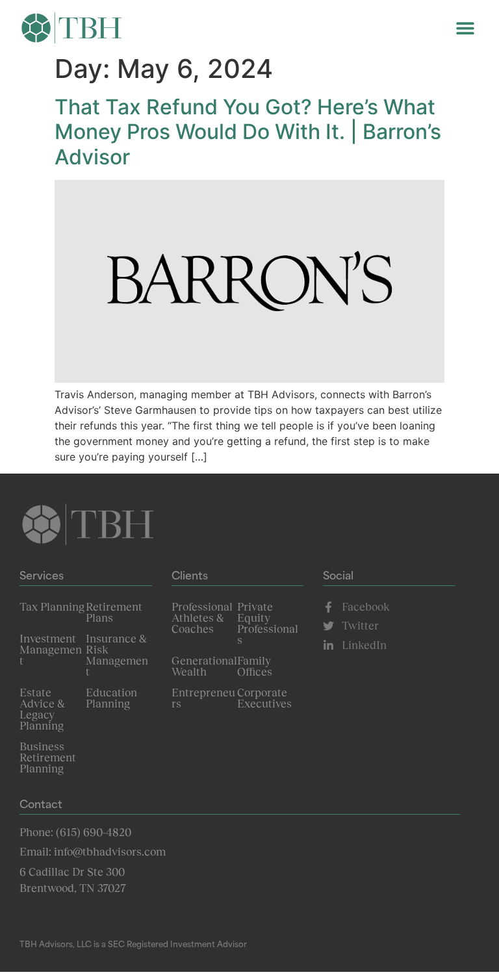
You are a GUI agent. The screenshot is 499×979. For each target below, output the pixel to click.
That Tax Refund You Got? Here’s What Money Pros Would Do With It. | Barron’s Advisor (248, 132)
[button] (465, 27)
